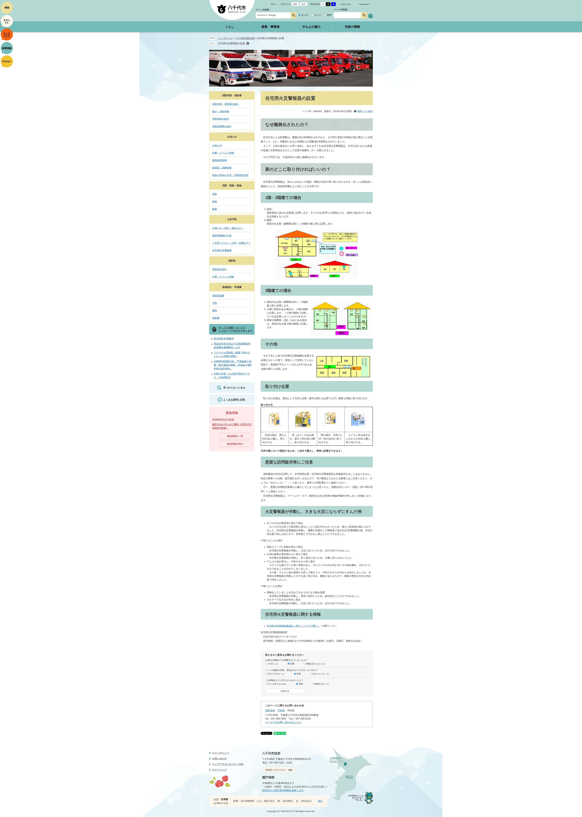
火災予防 (232, 219)
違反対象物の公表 (222, 235)
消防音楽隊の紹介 (222, 126)
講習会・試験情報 (222, 167)
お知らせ (232, 136)
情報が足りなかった (315, 664)
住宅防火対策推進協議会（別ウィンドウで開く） (293, 626)
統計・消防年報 (220, 111)
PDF (329, 15)
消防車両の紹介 (220, 119)
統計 (320, 801)
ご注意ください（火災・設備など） (231, 243)
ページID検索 (340, 9)
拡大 (304, 4)
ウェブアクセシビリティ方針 (228, 764)
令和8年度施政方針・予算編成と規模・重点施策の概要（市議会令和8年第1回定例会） (232, 365)
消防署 (215, 318)
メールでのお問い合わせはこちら (283, 722)
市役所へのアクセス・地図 (279, 770)
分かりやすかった (276, 674)
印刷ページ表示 (365, 111)
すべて (304, 15)
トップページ (225, 38)
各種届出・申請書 (232, 287)
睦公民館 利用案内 (224, 338)
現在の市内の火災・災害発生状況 (230, 175)
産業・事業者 (270, 26)
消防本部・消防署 (232, 95)
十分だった (273, 664)
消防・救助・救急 (232, 185)
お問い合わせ (219, 758)
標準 (295, 4)
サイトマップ (219, 769)
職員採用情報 (219, 160)
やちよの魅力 (311, 26)
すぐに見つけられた (277, 684)
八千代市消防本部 (245, 38)
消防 (214, 194)
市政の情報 (352, 26)
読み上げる (346, 4)
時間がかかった (321, 684)
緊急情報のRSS (235, 444)
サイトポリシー (220, 753)
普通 (292, 664)
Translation (364, 4)
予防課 (281, 710)
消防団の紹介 (219, 269)
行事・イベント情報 (223, 153)
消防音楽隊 (218, 295)
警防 (214, 310)
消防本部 (270, 710)
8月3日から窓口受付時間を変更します (283, 790)
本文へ (274, 4)
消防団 (232, 260)
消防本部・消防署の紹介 (225, 104)
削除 (247, 43)
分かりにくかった (320, 674)
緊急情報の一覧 (235, 436)
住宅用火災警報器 (222, 250)
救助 (214, 201)
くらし (229, 26)
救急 (214, 209)
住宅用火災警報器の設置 (231, 43)
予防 (214, 303)
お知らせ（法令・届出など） (228, 228)
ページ (317, 15)
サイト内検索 (262, 9)
